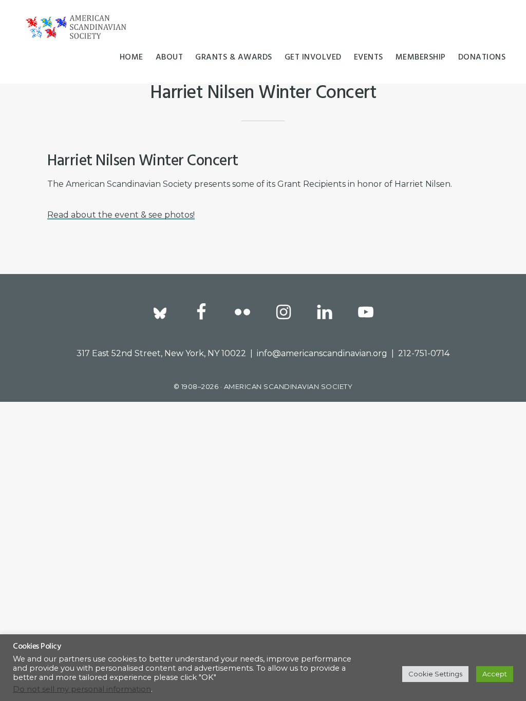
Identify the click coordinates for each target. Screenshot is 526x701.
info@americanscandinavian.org (322, 353)
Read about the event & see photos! (121, 215)
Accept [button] (494, 674)
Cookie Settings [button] (435, 674)
